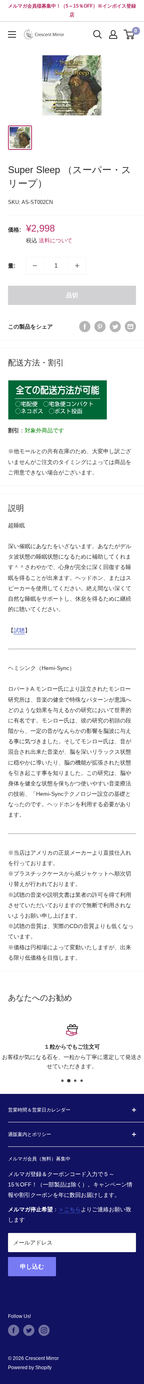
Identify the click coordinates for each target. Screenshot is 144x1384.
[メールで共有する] (130, 326)
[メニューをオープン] (12, 34)
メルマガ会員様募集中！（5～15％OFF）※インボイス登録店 (72, 10)
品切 (72, 295)
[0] (129, 34)
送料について (55, 240)
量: (12, 265)
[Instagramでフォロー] (44, 1330)
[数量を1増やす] (77, 265)
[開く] (97, 34)
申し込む (32, 1266)
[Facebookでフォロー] (13, 1330)
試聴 (19, 630)
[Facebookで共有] (84, 326)
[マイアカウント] (113, 34)
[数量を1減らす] (34, 265)
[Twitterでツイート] (115, 326)
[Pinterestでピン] (100, 326)
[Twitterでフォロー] (28, 1330)
